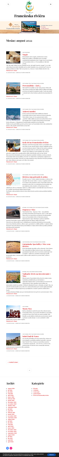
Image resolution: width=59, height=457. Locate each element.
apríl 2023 (10, 426)
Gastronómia (26, 52)
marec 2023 (11, 428)
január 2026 (11, 400)
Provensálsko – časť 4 (31, 85)
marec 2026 (11, 397)
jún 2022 (10, 438)
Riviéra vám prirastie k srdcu (34, 177)
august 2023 (11, 419)
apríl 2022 (10, 442)
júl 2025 (10, 409)
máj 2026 (10, 393)
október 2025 (11, 405)
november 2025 (12, 404)
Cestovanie (25, 83)
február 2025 (11, 412)
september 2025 (12, 407)
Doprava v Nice (28, 209)
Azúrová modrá (28, 111)
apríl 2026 (10, 395)
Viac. (32, 455)
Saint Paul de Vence (30, 336)
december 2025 (12, 402)
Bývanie (24, 207)
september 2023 (12, 417)
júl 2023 (10, 421)
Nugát (25, 54)
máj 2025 (10, 411)
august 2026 (11, 388)
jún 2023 (10, 423)
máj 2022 (10, 440)
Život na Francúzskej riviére (36, 83)
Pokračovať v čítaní (11, 70)
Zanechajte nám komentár (23, 72)
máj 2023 (10, 424)
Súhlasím (51, 454)
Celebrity (35, 390)
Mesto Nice (27, 309)
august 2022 (11, 435)
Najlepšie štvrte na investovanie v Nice (36, 275)
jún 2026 (10, 392)
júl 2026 (10, 390)
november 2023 (12, 416)
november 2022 (12, 431)
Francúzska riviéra (29, 15)
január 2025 (11, 414)
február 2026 (11, 399)
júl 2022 (10, 436)
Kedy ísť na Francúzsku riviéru (35, 142)
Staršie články (13, 362)
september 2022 (12, 433)
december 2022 (12, 429)
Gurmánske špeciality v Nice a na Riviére (36, 245)
